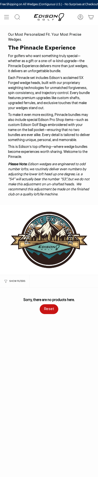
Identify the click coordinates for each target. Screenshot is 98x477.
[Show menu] (7, 17)
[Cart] (91, 17)
